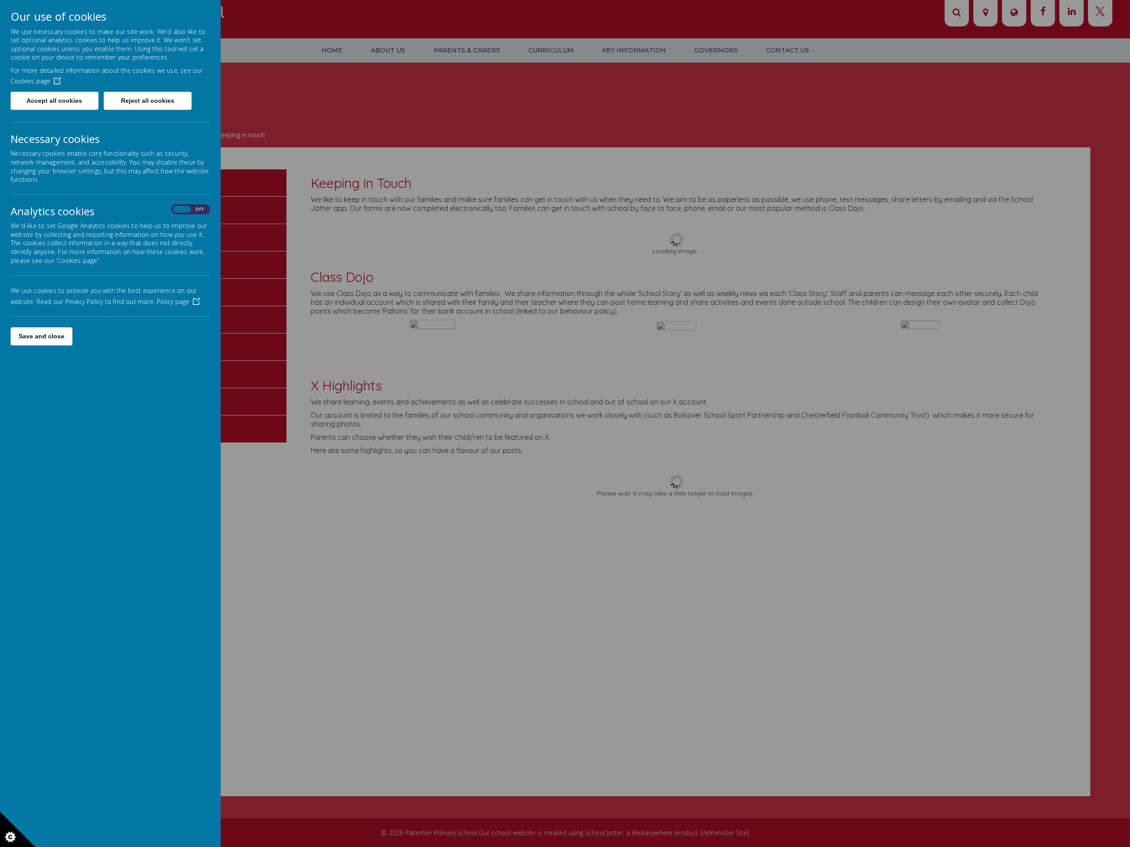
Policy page (173, 301)
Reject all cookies (147, 100)
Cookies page (30, 81)
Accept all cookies (54, 100)
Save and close (41, 336)
